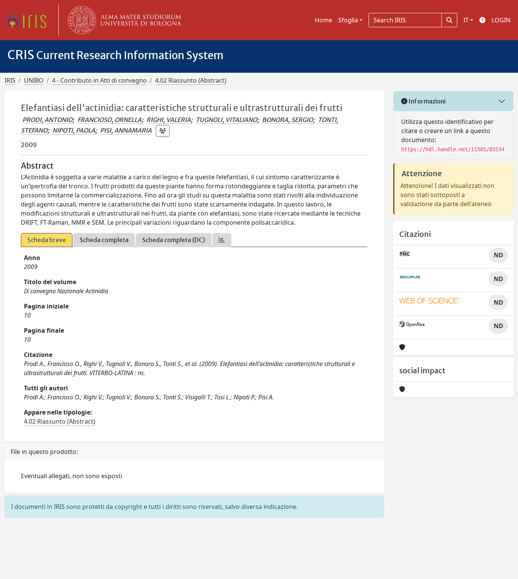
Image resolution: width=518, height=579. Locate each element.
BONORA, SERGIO (287, 120)
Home (323, 20)
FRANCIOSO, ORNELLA (109, 120)
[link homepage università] (122, 20)
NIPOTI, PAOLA (73, 130)
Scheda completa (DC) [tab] (173, 240)
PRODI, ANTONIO (47, 120)
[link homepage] (28, 20)
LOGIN (500, 20)
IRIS (10, 80)
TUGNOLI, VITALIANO (226, 120)
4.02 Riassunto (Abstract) (190, 80)
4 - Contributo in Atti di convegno (99, 80)
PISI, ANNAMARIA (126, 130)
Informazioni (426, 101)
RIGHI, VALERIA (168, 120)
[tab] (221, 240)
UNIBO (34, 80)
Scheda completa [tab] (104, 240)
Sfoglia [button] (348, 20)
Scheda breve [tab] (46, 240)
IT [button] (466, 20)
